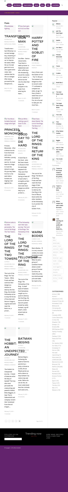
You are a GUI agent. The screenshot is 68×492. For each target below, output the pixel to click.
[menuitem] (9, 5)
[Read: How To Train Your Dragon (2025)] (53, 148)
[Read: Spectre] (53, 41)
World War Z (59, 82)
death (61, 249)
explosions (55, 252)
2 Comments (7, 90)
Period (54, 371)
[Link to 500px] (62, 447)
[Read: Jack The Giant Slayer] (53, 31)
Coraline (58, 73)
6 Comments (7, 190)
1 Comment (21, 100)
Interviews (55, 357)
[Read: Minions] (53, 24)
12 (12, 421)
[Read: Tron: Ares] (53, 115)
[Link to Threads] (57, 447)
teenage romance (57, 275)
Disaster (54, 322)
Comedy (34, 239)
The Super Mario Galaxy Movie (59, 105)
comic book (55, 249)
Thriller (54, 385)
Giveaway (55, 348)
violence (55, 281)
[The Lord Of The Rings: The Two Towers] (10, 227)
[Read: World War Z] (53, 83)
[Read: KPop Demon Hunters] (53, 132)
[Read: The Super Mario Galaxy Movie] (53, 104)
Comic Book (22, 49)
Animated (7, 136)
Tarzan (58, 66)
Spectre (58, 40)
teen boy (55, 278)
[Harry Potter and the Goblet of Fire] (37, 29)
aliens (54, 240)
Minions (58, 24)
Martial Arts (56, 362)
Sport (54, 381)
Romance (35, 243)
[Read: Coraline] (53, 74)
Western (54, 390)
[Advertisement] (34, 471)
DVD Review (35, 63)
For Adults (55, 343)
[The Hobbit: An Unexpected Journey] (10, 331)
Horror (39, 241)
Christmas (55, 308)
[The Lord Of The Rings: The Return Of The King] (37, 123)
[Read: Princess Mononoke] (53, 55)
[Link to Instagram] (59, 447)
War (53, 388)
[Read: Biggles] (53, 141)
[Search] (62, 5)
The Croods (59, 159)
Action (6, 39)
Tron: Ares (59, 114)
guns (61, 258)
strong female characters (56, 271)
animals (55, 246)
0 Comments (21, 200)
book (59, 246)
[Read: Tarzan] (53, 66)
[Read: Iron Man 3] (53, 48)
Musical (54, 364)
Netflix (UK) (7, 44)
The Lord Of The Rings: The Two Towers (10, 247)
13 (16, 421)
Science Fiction (56, 376)
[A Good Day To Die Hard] (23, 122)
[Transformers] (10, 29)
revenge (60, 261)
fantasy (54, 255)
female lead (55, 258)
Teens (14, 44)
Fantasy (11, 42)
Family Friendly (37, 65)
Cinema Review (57, 310)
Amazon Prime (56, 301)
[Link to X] (51, 447)
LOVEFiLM (55, 360)
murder (54, 261)
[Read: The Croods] (53, 159)
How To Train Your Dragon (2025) (59, 149)
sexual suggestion (57, 266)
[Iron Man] (23, 29)
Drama (54, 327)
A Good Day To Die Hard (23, 138)
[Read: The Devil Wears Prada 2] (53, 92)
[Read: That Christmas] (53, 122)
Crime (54, 320)
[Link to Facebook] (54, 447)
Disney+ (54, 324)
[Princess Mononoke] (10, 122)
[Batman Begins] (23, 331)
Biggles (58, 140)
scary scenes (56, 263)
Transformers (17, 36)
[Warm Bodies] (37, 225)
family (61, 252)
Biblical (54, 306)
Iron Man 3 (59, 47)
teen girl (60, 278)
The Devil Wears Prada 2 (59, 94)
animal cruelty (56, 243)
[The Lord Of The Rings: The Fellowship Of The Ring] (23, 228)
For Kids (54, 346)
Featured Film (56, 338)
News (54, 369)
